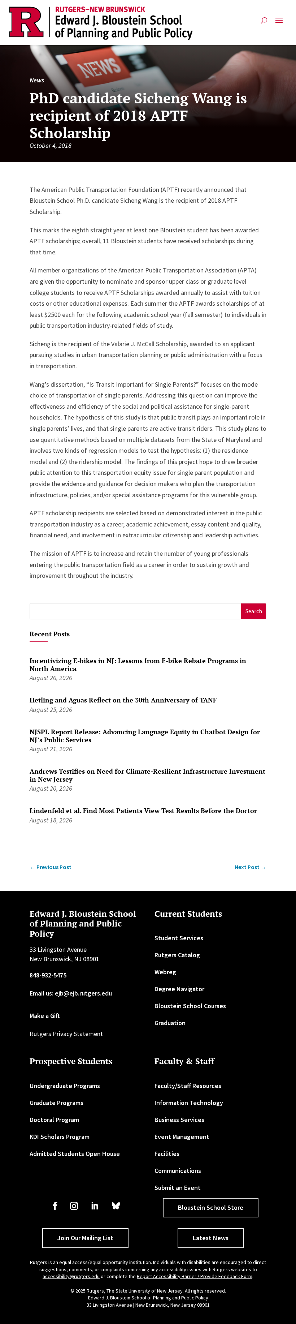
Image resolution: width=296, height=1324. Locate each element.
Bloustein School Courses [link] (190, 1006)
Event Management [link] (181, 1136)
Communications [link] (177, 1170)
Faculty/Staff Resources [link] (187, 1086)
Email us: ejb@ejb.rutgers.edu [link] (71, 993)
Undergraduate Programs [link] (65, 1086)
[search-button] (264, 23)
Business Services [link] (179, 1119)
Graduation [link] (170, 1023)
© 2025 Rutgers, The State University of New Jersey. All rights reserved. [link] (148, 1291)
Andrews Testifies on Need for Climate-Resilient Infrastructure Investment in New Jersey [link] (147, 775)
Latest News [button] (210, 1238)
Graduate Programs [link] (56, 1103)
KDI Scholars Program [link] (60, 1136)
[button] (279, 23)
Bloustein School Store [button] (210, 1207)
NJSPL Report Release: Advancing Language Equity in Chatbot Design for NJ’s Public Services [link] (145, 735)
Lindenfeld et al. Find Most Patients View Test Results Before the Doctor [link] (143, 810)
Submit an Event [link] (177, 1187)
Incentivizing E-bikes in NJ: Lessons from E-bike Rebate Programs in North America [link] (138, 664)
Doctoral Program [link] (54, 1119)
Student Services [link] (178, 938)
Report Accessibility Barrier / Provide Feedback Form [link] (194, 1276)
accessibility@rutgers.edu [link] (71, 1276)
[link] (101, 23)
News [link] (37, 80)
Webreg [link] (165, 972)
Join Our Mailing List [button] (85, 1238)
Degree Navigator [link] (179, 989)
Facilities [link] (166, 1153)
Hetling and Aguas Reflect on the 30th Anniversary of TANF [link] (123, 700)
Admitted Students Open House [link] (75, 1153)
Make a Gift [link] (45, 1015)
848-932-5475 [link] (48, 975)
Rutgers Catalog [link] (177, 955)
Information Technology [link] (188, 1103)
